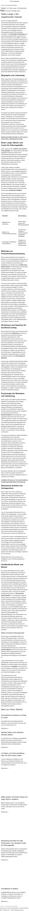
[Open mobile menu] (1, 1)
